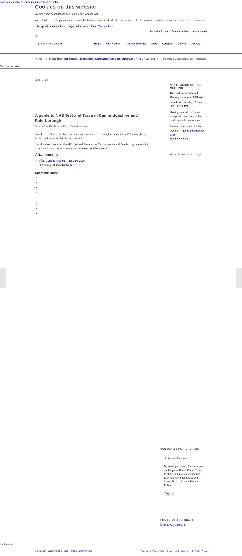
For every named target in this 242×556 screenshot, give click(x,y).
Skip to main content (11, 2)
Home (65, 59)
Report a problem (180, 31)
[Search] (204, 43)
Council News (200, 31)
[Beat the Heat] (3, 278)
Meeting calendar (179, 138)
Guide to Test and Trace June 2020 (65, 160)
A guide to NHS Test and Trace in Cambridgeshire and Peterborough (102, 59)
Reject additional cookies (82, 26)
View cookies (105, 26)
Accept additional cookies (50, 26)
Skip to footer (50, 2)
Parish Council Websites (81, 551)
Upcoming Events (159, 31)
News (138, 59)
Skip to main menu (33, 2)
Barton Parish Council (58, 551)
